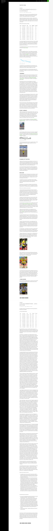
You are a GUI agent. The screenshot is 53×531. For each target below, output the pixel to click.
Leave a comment (29, 12)
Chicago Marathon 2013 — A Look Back (28, 10)
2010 (27, 47)
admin (25, 12)
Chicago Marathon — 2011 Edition (28, 304)
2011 (24, 47)
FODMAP (27, 54)
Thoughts (21, 302)
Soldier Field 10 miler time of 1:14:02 (28, 203)
